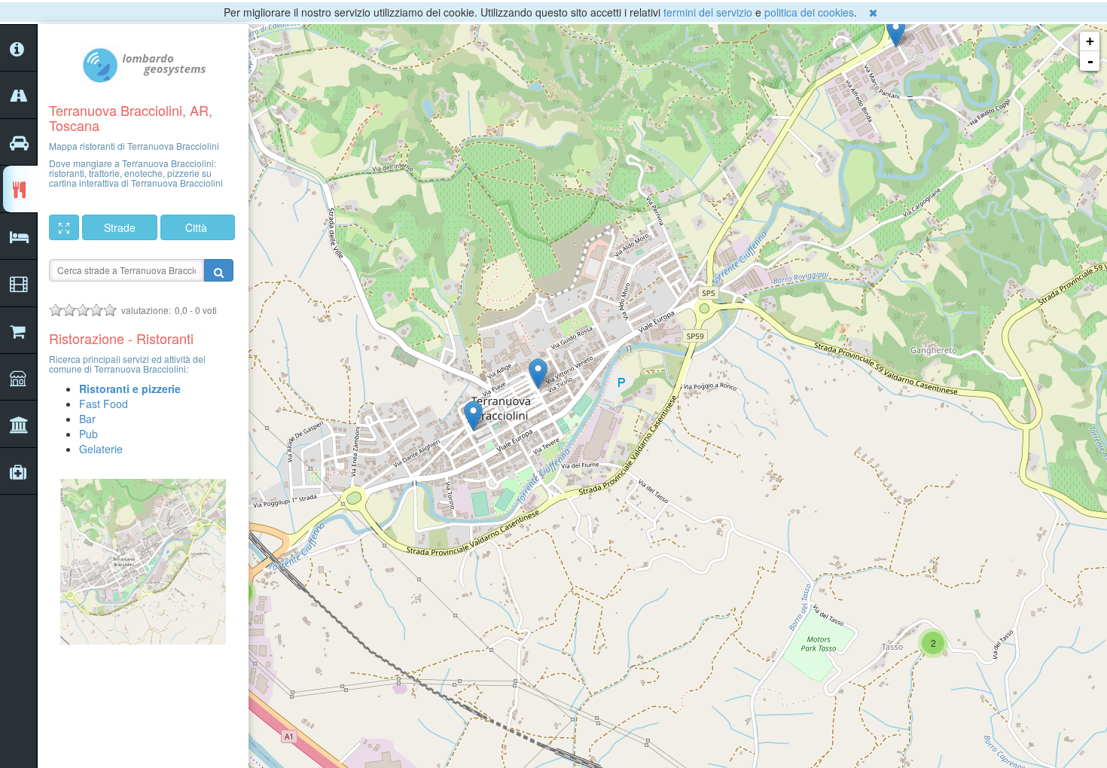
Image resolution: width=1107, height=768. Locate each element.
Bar (87, 418)
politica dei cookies (809, 12)
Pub (88, 433)
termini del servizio (707, 12)
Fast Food (103, 403)
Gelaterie (101, 448)
